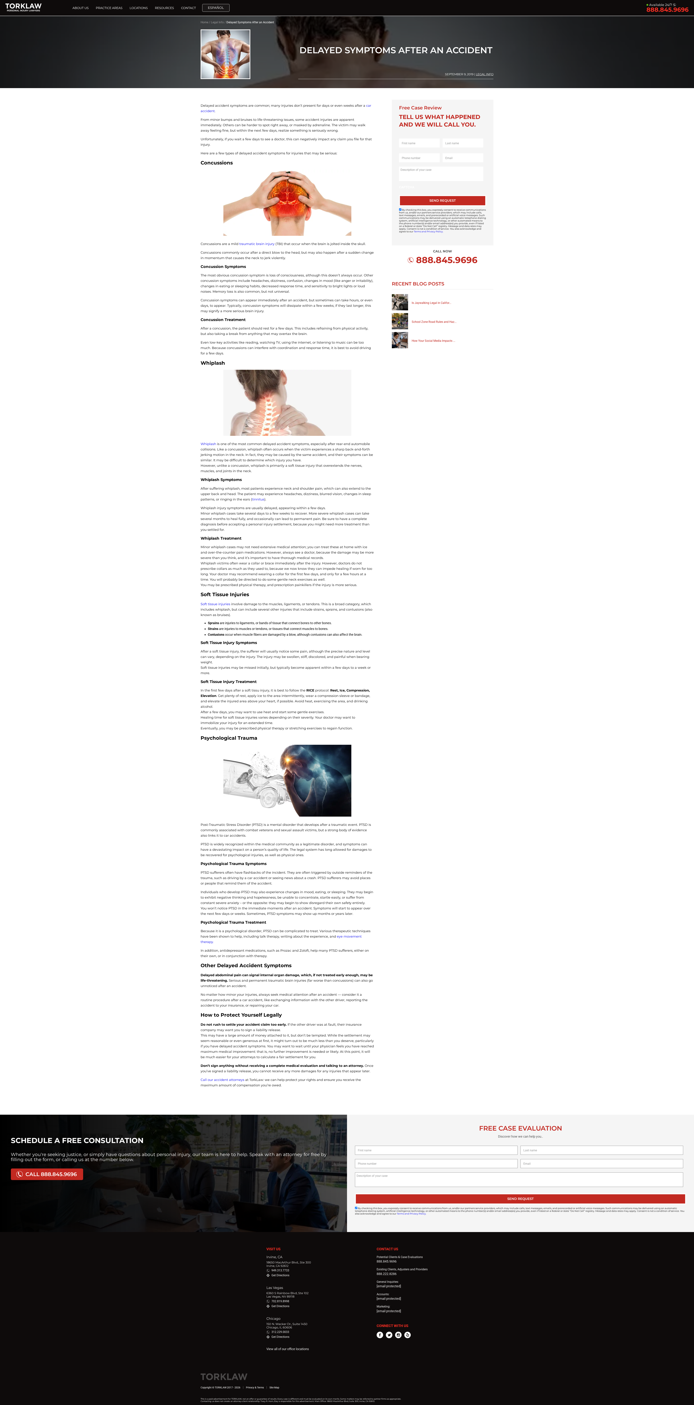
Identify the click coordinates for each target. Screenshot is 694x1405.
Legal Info (217, 22)
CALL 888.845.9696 (51, 1174)
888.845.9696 (387, 1261)
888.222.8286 (387, 1274)
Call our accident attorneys (222, 1080)
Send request (442, 201)
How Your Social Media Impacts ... (433, 340)
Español (216, 8)
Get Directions (280, 1275)
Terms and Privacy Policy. (428, 231)
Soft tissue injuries (215, 604)
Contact (188, 8)
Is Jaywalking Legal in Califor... (431, 303)
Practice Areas (109, 8)
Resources (164, 8)
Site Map (274, 1387)
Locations (139, 8)
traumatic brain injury (257, 244)
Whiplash (208, 444)
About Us (80, 8)
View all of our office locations (287, 1349)
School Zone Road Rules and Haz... (434, 322)
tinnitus (258, 499)
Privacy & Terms (255, 1387)
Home (204, 22)
